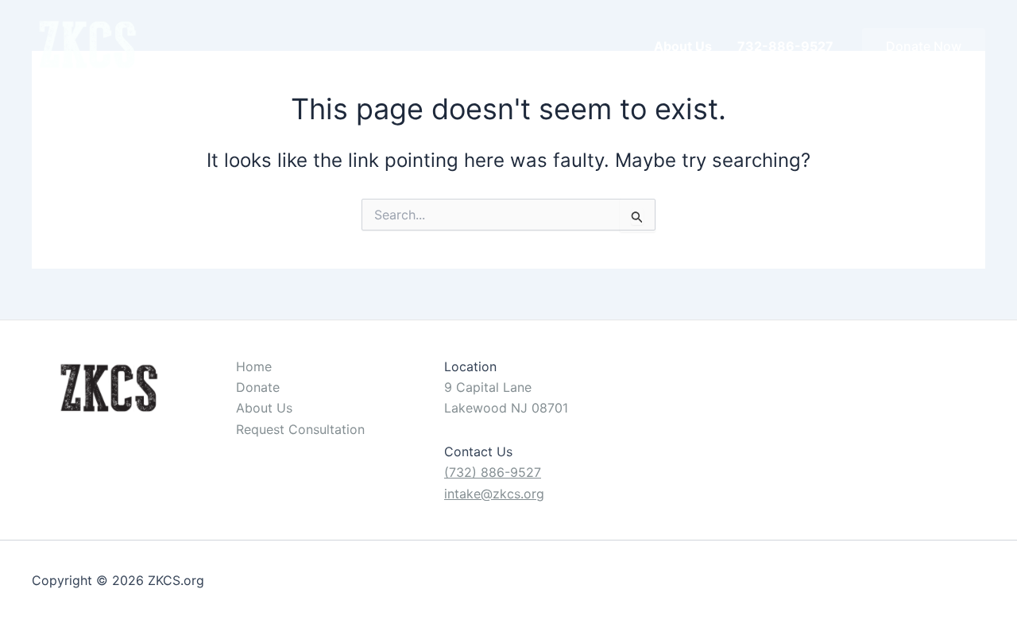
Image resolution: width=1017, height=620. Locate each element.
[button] (923, 46)
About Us (683, 46)
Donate (258, 387)
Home (254, 366)
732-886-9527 (785, 46)
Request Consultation (300, 429)
